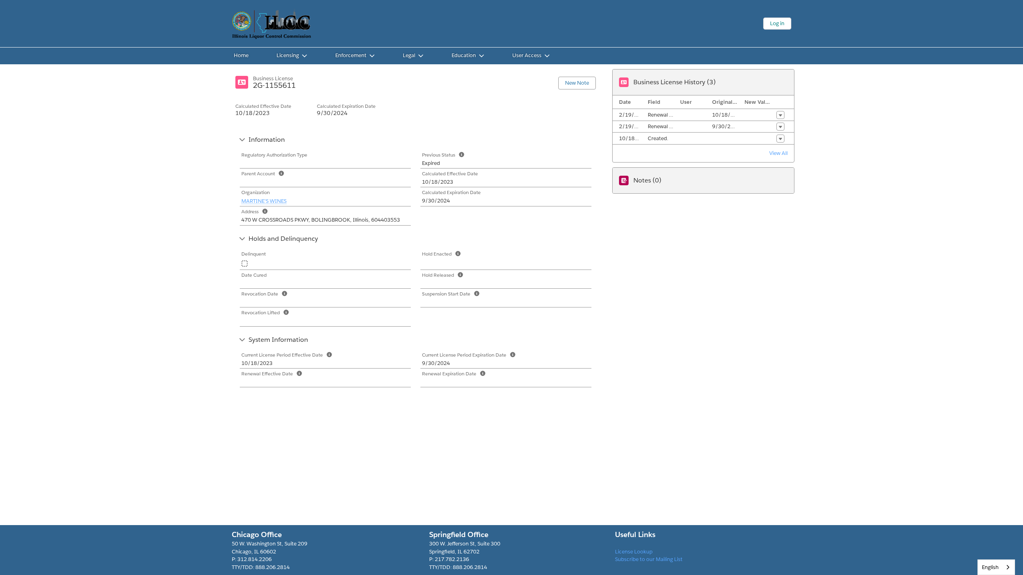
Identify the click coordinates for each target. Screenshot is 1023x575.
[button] (780, 115)
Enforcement (350, 55)
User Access (526, 55)
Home (241, 55)
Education (464, 55)
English (990, 567)
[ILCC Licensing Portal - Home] (272, 23)
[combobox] (996, 567)
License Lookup (634, 551)
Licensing (288, 55)
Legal (409, 55)
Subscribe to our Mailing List (649, 559)
